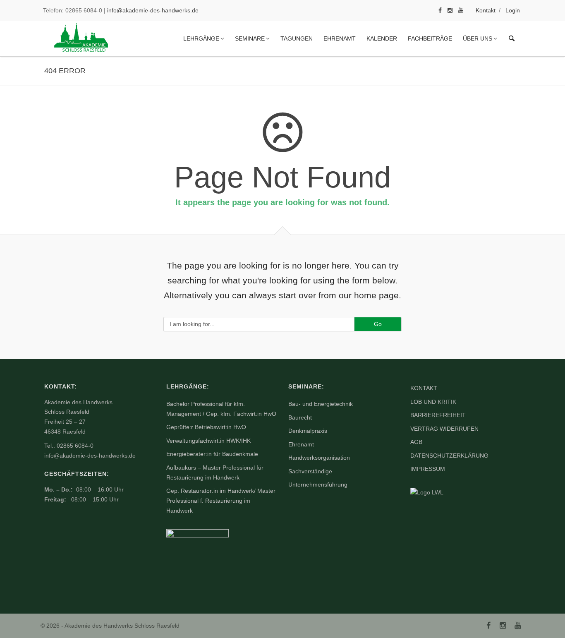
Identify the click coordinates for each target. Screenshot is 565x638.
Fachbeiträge (430, 38)
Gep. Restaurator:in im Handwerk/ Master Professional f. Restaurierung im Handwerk (220, 500)
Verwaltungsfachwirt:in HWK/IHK (208, 440)
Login (512, 10)
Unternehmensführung (317, 484)
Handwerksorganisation (319, 457)
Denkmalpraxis (307, 430)
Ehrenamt (339, 38)
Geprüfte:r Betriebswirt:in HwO (206, 427)
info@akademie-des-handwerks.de (153, 10)
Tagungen (296, 38)
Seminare (250, 38)
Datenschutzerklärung (449, 455)
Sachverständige (310, 471)
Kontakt (486, 10)
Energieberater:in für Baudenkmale (212, 454)
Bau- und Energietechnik (320, 404)
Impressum (427, 468)
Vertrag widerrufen (444, 428)
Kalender (381, 38)
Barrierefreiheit (438, 415)
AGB (416, 442)
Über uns (477, 38)
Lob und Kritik (433, 401)
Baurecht (300, 417)
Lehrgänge (201, 38)
